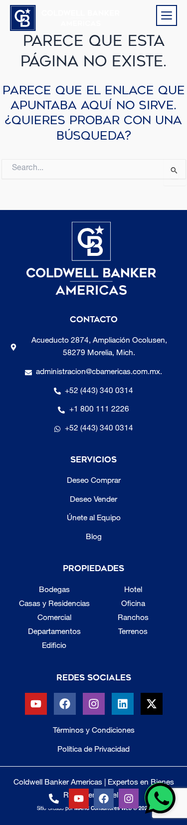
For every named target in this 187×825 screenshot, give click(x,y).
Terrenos (133, 632)
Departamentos (54, 632)
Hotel (133, 590)
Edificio (54, 646)
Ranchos (133, 618)
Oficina (133, 604)
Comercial (54, 618)
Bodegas (54, 590)
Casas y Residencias (54, 604)
